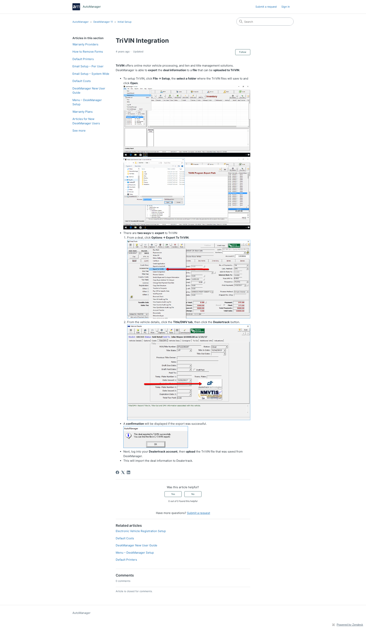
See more (79, 130)
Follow (242, 52)
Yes (173, 494)
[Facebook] (117, 472)
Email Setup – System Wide (90, 74)
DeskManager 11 (103, 21)
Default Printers (83, 59)
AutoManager (80, 21)
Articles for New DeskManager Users (86, 121)
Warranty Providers (85, 44)
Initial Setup (125, 21)
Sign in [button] (285, 6)
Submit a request (266, 6)
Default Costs (81, 81)
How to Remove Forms (87, 51)
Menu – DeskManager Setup (87, 102)
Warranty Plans (82, 111)
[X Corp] (123, 472)
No (192, 494)
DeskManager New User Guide (88, 91)
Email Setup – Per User (88, 66)
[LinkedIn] (128, 472)
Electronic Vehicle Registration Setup (141, 531)
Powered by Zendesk (350, 624)
